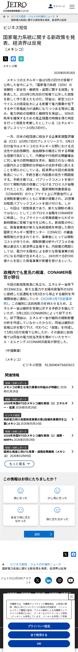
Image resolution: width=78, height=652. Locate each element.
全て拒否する (39, 634)
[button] (19, 463)
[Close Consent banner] (71, 596)
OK (39, 643)
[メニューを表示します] (72, 7)
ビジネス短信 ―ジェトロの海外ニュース (33, 16)
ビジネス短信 (15, 27)
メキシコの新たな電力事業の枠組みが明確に (32, 387)
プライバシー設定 (39, 626)
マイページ (59, 6)
